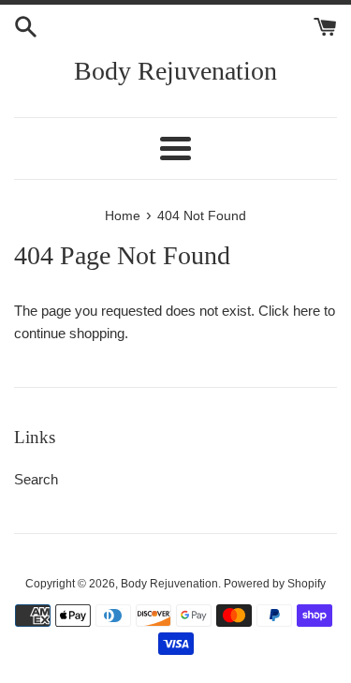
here (306, 311)
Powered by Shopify (275, 583)
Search (36, 479)
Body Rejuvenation (175, 70)
